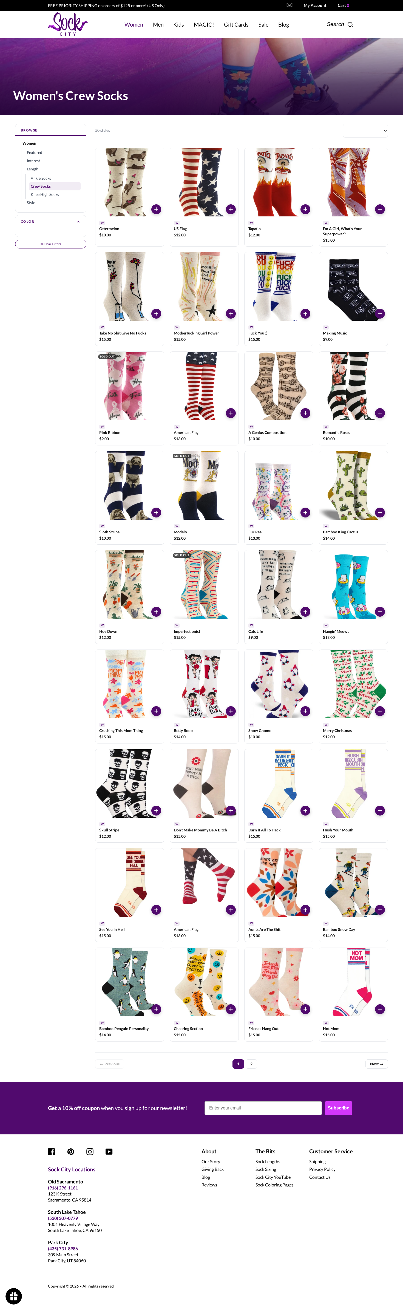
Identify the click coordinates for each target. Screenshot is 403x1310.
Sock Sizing (266, 1169)
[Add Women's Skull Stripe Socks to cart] (156, 811)
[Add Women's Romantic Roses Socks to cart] (380, 413)
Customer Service (331, 1151)
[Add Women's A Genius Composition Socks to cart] (305, 413)
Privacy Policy (322, 1169)
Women (29, 143)
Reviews (209, 1184)
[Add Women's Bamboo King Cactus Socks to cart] (380, 512)
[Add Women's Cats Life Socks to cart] (305, 612)
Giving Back (213, 1169)
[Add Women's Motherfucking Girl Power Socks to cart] (231, 314)
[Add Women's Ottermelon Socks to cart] (156, 209)
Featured (34, 152)
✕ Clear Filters (50, 244)
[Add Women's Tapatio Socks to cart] (305, 209)
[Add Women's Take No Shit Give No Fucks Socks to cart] (156, 314)
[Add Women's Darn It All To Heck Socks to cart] (305, 811)
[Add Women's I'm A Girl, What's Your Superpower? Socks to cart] (380, 209)
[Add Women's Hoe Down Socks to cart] (156, 612)
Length (32, 169)
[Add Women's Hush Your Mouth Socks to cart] (380, 811)
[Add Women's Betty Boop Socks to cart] (231, 711)
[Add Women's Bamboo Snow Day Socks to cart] (380, 910)
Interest (33, 160)
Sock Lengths (268, 1161)
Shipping (317, 1161)
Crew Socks (41, 186)
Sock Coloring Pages (275, 1184)
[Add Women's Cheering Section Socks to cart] (231, 1009)
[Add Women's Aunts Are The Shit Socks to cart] (305, 910)
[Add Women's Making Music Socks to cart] (380, 314)
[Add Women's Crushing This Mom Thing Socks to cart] (156, 711)
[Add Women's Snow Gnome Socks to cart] (305, 711)
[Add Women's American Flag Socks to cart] (231, 413)
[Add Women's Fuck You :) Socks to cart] (305, 314)
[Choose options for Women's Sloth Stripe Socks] (156, 512)
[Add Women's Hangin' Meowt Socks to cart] (380, 612)
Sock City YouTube (273, 1177)
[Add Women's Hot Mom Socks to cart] (380, 1009)
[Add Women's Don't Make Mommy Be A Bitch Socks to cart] (231, 811)
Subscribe (338, 1108)
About (209, 1151)
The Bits (266, 1151)
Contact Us (320, 1177)
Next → (376, 1064)
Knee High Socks (45, 194)
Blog (206, 1177)
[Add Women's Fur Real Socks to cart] (305, 512)
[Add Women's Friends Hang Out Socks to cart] (305, 1009)
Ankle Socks (41, 178)
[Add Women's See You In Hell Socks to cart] (156, 910)
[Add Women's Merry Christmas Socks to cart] (380, 711)
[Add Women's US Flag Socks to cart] (231, 209)
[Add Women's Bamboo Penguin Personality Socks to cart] (156, 1009)
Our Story (211, 1161)
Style (31, 202)
